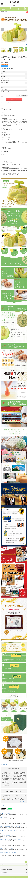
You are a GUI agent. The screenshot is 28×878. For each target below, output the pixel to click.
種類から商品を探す (7, 813)
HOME (1, 813)
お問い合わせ (3, 866)
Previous (2, 29)
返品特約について (4, 764)
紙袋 (2, 87)
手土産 (11, 848)
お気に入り (10, 9)
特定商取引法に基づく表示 (6, 869)
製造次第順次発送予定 (5, 80)
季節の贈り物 (12, 830)
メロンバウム (20, 826)
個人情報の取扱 (4, 872)
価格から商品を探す (7, 839)
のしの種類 (3, 71)
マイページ (18, 9)
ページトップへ (26, 862)
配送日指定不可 (4, 76)
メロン (13, 822)
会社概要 (2, 864)
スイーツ (13, 835)
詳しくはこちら (23, 801)
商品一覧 (3, 9)
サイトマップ (3, 874)
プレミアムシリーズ (15, 852)
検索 (27, 12)
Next (25, 29)
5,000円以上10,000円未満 (16, 839)
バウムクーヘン (15, 813)
